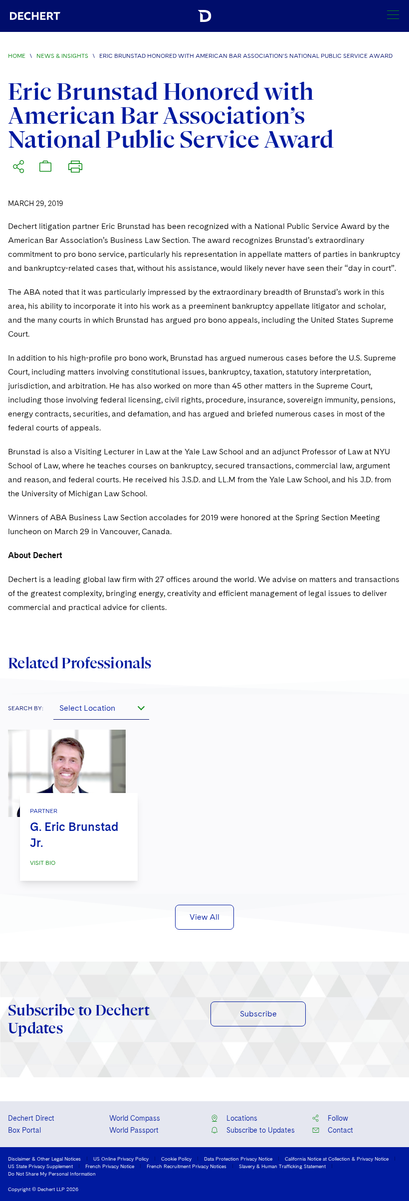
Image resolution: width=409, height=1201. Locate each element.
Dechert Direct (31, 1118)
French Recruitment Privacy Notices (186, 1166)
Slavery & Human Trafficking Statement (282, 1166)
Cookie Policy (176, 1159)
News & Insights (62, 55)
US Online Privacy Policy (121, 1159)
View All (204, 917)
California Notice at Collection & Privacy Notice (337, 1159)
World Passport (134, 1130)
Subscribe (258, 1013)
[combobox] (101, 707)
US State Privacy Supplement (40, 1166)
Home (16, 55)
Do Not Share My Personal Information (52, 1174)
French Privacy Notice (109, 1166)
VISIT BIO (42, 862)
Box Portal (24, 1130)
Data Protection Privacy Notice (238, 1159)
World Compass (134, 1118)
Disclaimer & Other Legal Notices (44, 1159)
